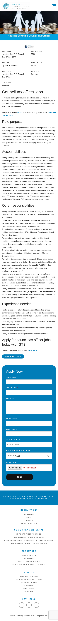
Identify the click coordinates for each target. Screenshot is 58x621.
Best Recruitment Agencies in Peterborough (29, 540)
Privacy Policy (29, 523)
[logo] (16, 6)
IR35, (20, 112)
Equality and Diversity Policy (29, 564)
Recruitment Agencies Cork (29, 537)
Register (29, 558)
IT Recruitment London (29, 534)
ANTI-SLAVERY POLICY (29, 561)
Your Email (12, 418)
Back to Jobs (13, 356)
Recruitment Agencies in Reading (29, 543)
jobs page (32, 350)
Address (11, 398)
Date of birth (13, 439)
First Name (12, 377)
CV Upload (12, 462)
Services (29, 514)
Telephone (12, 429)
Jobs (29, 517)
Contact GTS (29, 555)
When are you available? (19, 450)
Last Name (12, 388)
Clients (29, 520)
